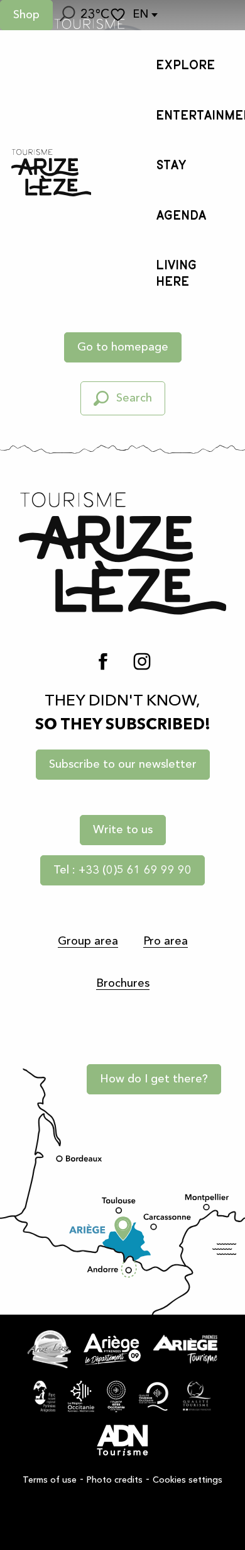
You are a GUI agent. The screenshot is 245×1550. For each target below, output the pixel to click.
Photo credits (115, 1480)
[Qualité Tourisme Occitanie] (154, 1396)
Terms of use (50, 1480)
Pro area (165, 941)
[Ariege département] (112, 1349)
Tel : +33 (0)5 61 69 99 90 (122, 870)
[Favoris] (119, 15)
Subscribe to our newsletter (123, 764)
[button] (66, 15)
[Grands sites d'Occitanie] (116, 1396)
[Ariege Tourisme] (185, 1349)
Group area (88, 941)
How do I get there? (154, 1079)
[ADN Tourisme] (122, 1440)
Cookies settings (187, 1480)
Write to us (123, 830)
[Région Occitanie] (81, 1396)
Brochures (123, 983)
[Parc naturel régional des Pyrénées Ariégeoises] (44, 1396)
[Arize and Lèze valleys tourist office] (51, 172)
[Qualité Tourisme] (197, 1396)
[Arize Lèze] (49, 1349)
